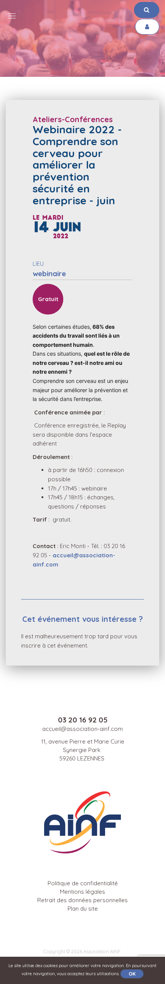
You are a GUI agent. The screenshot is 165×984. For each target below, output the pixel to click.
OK (132, 974)
